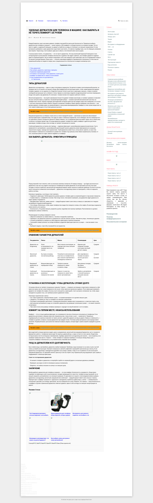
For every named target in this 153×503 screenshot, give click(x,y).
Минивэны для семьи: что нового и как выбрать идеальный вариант (115, 107)
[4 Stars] (52, 443)
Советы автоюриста (52, 21)
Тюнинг (110, 39)
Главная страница (46, 37)
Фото (109, 57)
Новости (31, 21)
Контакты (65, 21)
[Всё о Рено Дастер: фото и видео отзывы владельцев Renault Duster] (76, 3)
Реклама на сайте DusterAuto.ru (29, 482)
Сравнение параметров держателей (40, 72)
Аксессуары (53, 37)
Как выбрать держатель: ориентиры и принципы (43, 70)
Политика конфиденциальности (29, 493)
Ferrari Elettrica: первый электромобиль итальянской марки (116, 114)
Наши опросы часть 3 (114, 178)
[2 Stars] (41, 443)
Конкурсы (23, 480)
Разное (110, 70)
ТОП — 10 (111, 47)
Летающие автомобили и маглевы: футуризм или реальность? (115, 101)
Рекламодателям (112, 214)
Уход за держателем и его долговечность (41, 77)
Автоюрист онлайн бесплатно (28, 477)
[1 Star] (36, 443)
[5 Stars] (57, 443)
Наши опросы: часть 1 (114, 173)
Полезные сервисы (113, 67)
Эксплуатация (112, 59)
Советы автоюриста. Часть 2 (28, 475)
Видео (109, 42)
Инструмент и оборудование (116, 44)
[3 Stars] (46, 443)
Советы (110, 52)
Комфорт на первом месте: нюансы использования (44, 75)
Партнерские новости (114, 62)
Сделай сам (111, 54)
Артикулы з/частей (113, 34)
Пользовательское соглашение (117, 221)
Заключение (35, 79)
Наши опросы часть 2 (114, 175)
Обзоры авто (111, 36)
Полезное (40, 21)
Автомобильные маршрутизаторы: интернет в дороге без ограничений (116, 120)
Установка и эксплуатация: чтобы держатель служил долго (46, 73)
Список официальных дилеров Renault (30, 479)
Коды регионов (112, 65)
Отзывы (110, 49)
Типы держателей (35, 68)
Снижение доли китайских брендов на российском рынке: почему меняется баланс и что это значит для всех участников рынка (117, 83)
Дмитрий (37, 37)
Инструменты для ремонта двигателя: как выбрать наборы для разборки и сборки (117, 95)
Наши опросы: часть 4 (114, 180)
